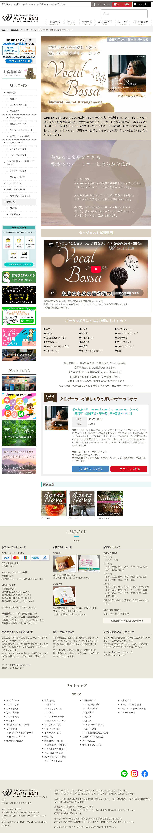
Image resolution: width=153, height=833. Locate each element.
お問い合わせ (140, 22)
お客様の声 (126, 700)
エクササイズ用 (54, 708)
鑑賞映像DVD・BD (18, 124)
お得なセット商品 (52, 724)
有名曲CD (14, 111)
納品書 (88, 720)
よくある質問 (12, 716)
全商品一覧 (49, 700)
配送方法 (89, 712)
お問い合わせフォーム (20, 665)
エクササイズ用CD (18, 105)
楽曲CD (13, 99)
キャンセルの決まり (94, 724)
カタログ (122, 22)
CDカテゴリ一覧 (15, 142)
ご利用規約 (11, 728)
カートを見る (124, 4)
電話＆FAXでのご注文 (92, 736)
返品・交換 (90, 728)
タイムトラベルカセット (21, 130)
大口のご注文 (88, 740)
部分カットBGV (17, 177)
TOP (3, 30)
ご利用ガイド (105, 22)
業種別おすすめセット (20, 195)
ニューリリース (14, 183)
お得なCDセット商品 (19, 136)
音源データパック (18, 117)
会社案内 (10, 720)
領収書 (88, 716)
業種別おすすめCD (16, 189)
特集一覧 (87, 22)
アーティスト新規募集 (131, 704)
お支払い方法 (91, 708)
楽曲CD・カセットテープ (21, 732)
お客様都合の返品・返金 (96, 732)
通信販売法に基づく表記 (17, 724)
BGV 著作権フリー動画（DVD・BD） (20, 163)
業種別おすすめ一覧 (53, 740)
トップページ (12, 700)
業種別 (71, 22)
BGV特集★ (15, 214)
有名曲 (50, 712)
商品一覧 (55, 22)
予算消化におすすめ (91, 745)
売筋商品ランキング (53, 753)
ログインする (103, 4)
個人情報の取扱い (14, 740)
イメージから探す (18, 155)
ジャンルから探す (18, 149)
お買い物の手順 (92, 704)
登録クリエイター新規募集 (133, 708)
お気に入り (143, 4)
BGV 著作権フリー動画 (55, 757)
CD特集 (13, 208)
